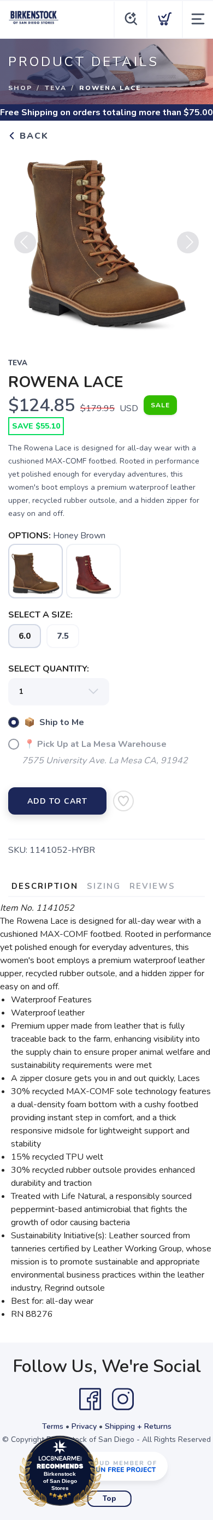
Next (188, 242)
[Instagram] (122, 1399)
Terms (52, 1426)
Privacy (84, 1426)
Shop (20, 88)
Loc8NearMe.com (107, 1474)
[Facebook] (90, 1399)
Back (32, 136)
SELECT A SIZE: (40, 615)
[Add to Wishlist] (123, 801)
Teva (56, 88)
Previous (25, 242)
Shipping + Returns (138, 1426)
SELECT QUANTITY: (48, 669)
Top (109, 1499)
